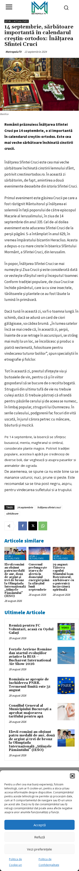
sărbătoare (12, 513)
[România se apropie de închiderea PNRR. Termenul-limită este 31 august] (66, 685)
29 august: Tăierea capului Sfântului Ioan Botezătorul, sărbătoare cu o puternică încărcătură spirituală (63, 577)
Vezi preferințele (39, 849)
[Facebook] (22, 526)
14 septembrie (25, 507)
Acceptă (40, 825)
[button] (72, 776)
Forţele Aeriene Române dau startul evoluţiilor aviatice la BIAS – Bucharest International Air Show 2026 (30, 656)
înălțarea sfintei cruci (49, 507)
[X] (32, 526)
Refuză (39, 837)
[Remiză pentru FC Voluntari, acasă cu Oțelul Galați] (66, 631)
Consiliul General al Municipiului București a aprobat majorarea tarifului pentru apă (30, 711)
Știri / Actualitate (16, 21)
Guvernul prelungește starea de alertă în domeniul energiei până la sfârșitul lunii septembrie (39, 577)
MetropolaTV (13, 52)
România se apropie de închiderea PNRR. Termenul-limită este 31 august (29, 685)
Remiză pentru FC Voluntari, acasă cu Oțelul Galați (31, 629)
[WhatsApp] (42, 526)
